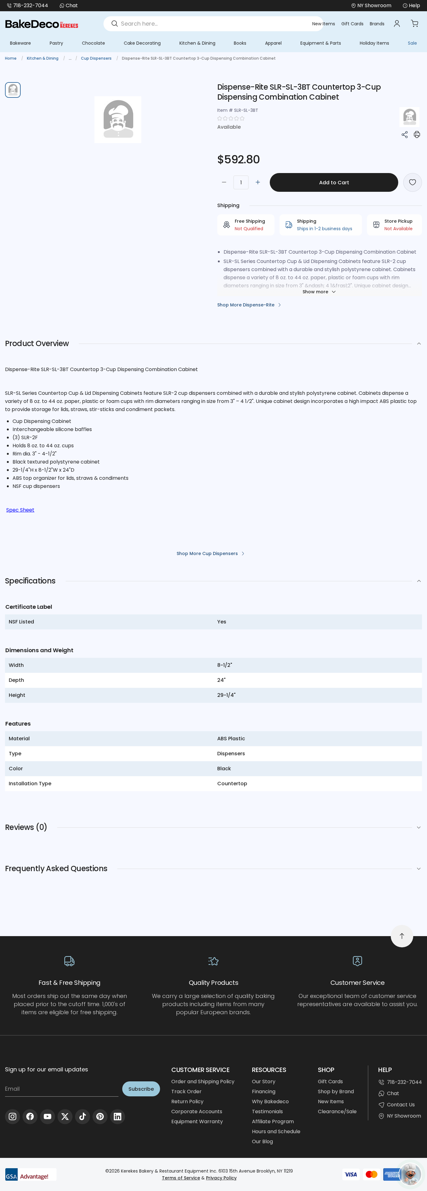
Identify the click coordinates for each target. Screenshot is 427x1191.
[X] (65, 1116)
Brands (377, 24)
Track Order (186, 1091)
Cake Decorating (142, 43)
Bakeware (20, 43)
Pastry (56, 43)
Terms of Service (181, 1178)
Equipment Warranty (197, 1121)
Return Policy (187, 1101)
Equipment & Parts (320, 43)
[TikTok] (82, 1116)
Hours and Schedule (276, 1131)
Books (240, 43)
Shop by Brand (336, 1091)
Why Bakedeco (270, 1101)
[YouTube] (47, 1116)
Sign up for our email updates (46, 1069)
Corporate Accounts (196, 1111)
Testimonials (267, 1111)
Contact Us (401, 1104)
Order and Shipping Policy (202, 1081)
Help (414, 5)
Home (11, 58)
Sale (412, 43)
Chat (72, 5)
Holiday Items (374, 43)
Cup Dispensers (97, 58)
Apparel (273, 43)
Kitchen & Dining (197, 43)
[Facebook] (30, 1116)
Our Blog (262, 1141)
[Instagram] (12, 1116)
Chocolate (93, 43)
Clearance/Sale (337, 1111)
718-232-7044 (30, 5)
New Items (323, 24)
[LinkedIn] (117, 1116)
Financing (263, 1091)
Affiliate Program (273, 1121)
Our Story (263, 1081)
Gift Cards (352, 24)
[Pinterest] (100, 1116)
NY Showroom (404, 1115)
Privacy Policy (221, 1178)
